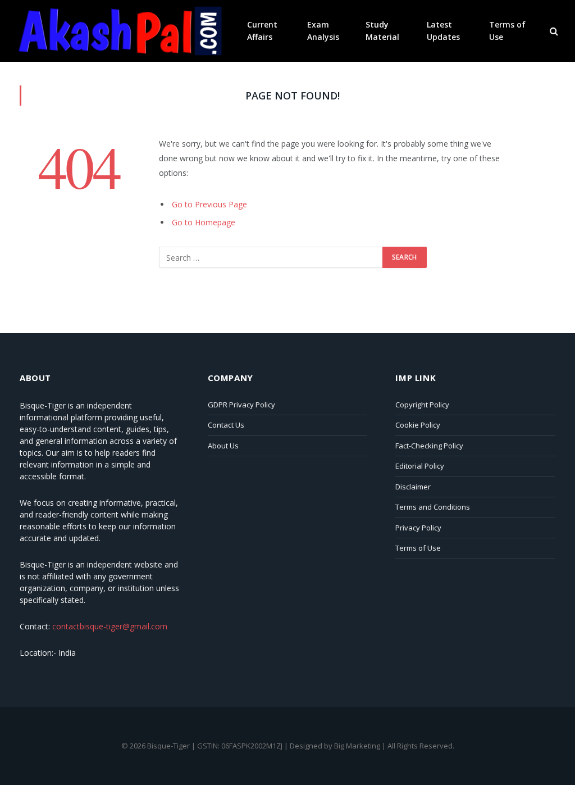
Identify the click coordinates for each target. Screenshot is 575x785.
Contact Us (226, 425)
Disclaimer (413, 487)
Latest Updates (443, 30)
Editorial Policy (419, 466)
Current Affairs (262, 30)
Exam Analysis (323, 30)
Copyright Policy (422, 405)
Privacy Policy (418, 528)
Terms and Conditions (432, 507)
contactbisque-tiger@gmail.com (109, 626)
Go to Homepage (203, 222)
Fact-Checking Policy (429, 446)
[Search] (552, 31)
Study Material (382, 30)
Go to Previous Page (209, 204)
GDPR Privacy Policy (241, 405)
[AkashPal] (119, 31)
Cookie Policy (417, 425)
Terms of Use (507, 30)
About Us (223, 446)
